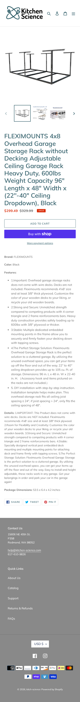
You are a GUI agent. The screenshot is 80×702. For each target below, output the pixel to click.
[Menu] (73, 13)
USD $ (38, 644)
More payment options (40, 243)
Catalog (13, 588)
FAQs (11, 618)
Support (13, 598)
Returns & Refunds (20, 608)
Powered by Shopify (52, 689)
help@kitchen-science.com (24, 550)
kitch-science (33, 689)
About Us (14, 578)
